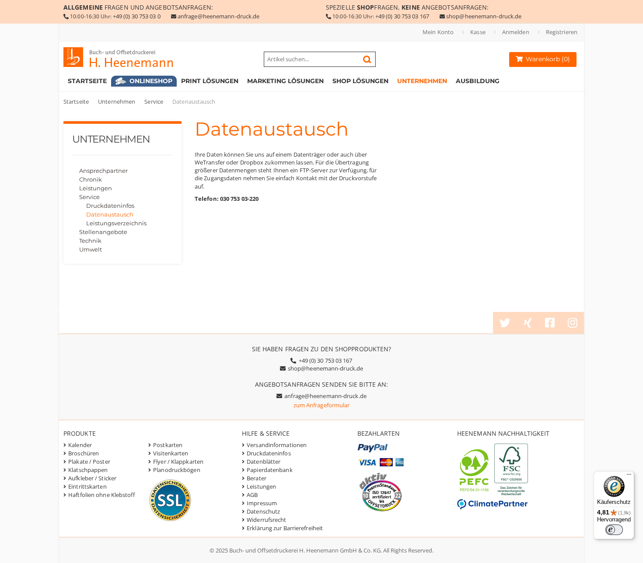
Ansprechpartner (103, 170)
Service (153, 101)
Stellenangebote (103, 231)
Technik (90, 240)
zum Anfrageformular (322, 405)
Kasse (478, 32)
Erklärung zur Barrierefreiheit (285, 528)
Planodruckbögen (176, 470)
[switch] (614, 530)
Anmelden (515, 32)
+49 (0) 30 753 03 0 (137, 16)
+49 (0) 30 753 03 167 (402, 16)
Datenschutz (263, 511)
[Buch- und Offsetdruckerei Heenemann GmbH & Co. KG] (126, 57)
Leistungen (95, 188)
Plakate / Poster (89, 461)
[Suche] (367, 59)
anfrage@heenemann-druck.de (219, 16)
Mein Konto (438, 32)
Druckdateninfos (110, 205)
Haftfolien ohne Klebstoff (101, 495)
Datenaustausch (109, 214)
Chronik (90, 179)
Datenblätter (263, 461)
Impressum (262, 503)
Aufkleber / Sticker (92, 478)
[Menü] (629, 476)
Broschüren (83, 453)
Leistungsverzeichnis (116, 223)
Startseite (76, 101)
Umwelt (90, 249)
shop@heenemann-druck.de (483, 16)
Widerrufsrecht (266, 520)
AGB (252, 495)
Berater (256, 478)
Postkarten (167, 445)
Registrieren (561, 32)
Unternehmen (116, 101)
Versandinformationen (277, 445)
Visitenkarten (170, 453)
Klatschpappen (88, 470)
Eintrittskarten (87, 486)
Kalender (80, 445)
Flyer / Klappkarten (178, 461)
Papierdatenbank (270, 470)
